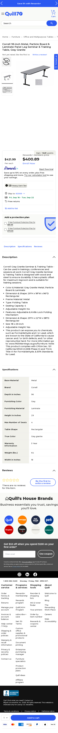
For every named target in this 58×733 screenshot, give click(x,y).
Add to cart (33, 717)
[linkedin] (27, 574)
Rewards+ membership (22, 594)
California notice (48, 711)
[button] (56, 3)
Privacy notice (30, 711)
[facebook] (35, 574)
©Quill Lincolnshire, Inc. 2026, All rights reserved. (22, 702)
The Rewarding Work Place (50, 607)
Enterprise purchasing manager (21, 651)
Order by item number (36, 615)
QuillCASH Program (20, 608)
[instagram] (19, 574)
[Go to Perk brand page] (49, 520)
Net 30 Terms (19, 622)
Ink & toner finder (35, 604)
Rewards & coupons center (35, 623)
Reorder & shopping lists (35, 595)
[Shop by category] (3, 13)
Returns (5, 603)
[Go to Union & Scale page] (35, 530)
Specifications (25, 246)
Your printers (36, 610)
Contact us (6, 659)
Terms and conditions (27, 562)
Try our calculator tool (35, 175)
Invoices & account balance (6, 616)
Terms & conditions (11, 711)
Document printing (21, 643)
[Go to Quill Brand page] (9, 520)
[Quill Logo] (14, 13)
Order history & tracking (5, 595)
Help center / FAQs (7, 625)
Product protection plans (21, 668)
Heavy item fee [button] (19, 185)
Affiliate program (20, 681)
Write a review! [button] (40, 54)
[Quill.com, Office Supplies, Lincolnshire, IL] (11, 693)
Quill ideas (20, 675)
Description (9, 246)
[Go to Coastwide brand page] (22, 520)
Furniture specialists (20, 660)
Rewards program (20, 601)
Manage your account (7, 608)
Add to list (12, 208)
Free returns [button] (14, 201)
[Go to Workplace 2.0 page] (49, 530)
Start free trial (46, 169)
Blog (47, 600)
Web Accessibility (50, 620)
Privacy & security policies (5, 651)
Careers (48, 614)
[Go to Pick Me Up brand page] (35, 520)
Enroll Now (29, 163)
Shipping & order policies (6, 633)
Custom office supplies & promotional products (21, 633)
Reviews (38, 246)
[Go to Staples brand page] (9, 530)
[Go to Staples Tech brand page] (22, 530)
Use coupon (46, 554)
